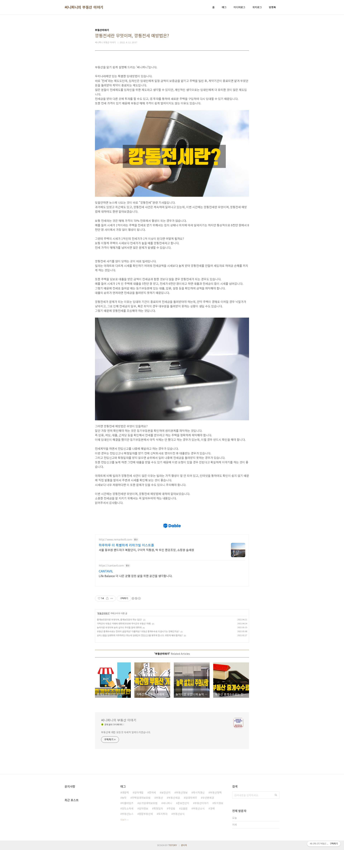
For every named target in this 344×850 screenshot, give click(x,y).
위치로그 (257, 7)
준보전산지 (183, 803)
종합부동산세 (146, 814)
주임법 (171, 808)
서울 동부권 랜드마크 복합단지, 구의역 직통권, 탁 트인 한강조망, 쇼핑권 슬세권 (146, 550)
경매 (212, 808)
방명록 (272, 7)
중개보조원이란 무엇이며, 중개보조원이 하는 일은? (119, 619)
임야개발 (139, 792)
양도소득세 (127, 808)
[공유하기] (107, 598)
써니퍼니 (167, 803)
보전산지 (166, 792)
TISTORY (172, 845)
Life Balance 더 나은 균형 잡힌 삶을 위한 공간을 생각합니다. (135, 576)
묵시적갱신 (199, 792)
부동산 (159, 797)
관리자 (184, 845)
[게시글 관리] (111, 598)
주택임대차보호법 (141, 797)
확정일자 (158, 808)
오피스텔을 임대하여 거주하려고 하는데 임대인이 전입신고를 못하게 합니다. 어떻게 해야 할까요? (140, 635)
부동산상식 (179, 814)
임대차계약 (191, 797)
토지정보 (218, 803)
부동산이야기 (103, 613)
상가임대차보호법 (148, 803)
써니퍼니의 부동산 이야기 (83, 7)
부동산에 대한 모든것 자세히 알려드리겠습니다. (126, 732)
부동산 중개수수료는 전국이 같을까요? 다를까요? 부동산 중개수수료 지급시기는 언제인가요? (138, 631)
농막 (124, 797)
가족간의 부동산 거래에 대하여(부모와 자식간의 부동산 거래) (124, 623)
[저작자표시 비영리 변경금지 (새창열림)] (136, 598)
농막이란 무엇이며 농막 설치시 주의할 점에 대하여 (119, 627)
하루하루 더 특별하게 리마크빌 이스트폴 (126, 545)
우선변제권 (208, 797)
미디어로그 (239, 7)
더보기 (123, 819)
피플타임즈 (127, 803)
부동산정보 (182, 792)
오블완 (184, 808)
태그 (224, 7)
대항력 (125, 792)
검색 (276, 795)
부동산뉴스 (127, 814)
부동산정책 (216, 792)
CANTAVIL (106, 571)
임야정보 (143, 808)
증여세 (152, 792)
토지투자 (163, 814)
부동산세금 (174, 797)
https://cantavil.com (111, 565)
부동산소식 (199, 808)
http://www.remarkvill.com (115, 539)
